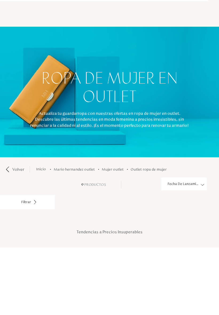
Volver (18, 169)
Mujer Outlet (113, 169)
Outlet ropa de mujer (149, 169)
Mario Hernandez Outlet (74, 169)
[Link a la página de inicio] (42, 169)
